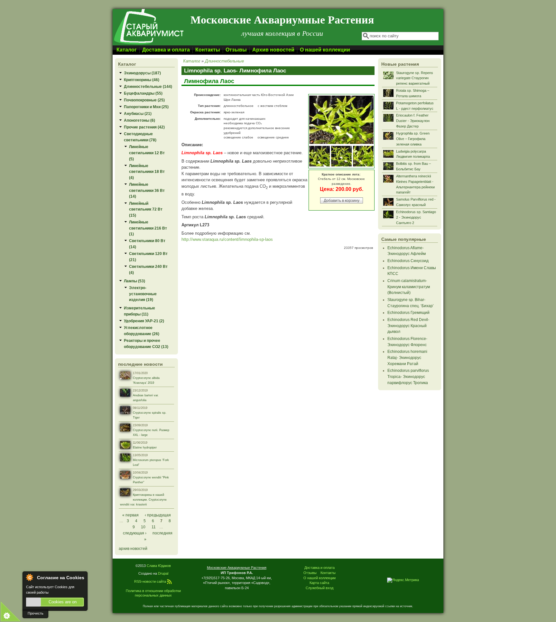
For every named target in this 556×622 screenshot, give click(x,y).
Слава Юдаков (159, 566)
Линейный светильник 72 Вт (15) (145, 209)
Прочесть (35, 613)
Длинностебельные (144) (148, 86)
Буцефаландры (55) (143, 93)
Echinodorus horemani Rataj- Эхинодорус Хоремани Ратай (407, 357)
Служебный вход (319, 588)
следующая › (134, 533)
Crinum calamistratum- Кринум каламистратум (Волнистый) (408, 286)
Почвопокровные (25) (144, 100)
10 (143, 527)
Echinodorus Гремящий (408, 312)
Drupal (163, 573)
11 (154, 527)
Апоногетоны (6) (139, 120)
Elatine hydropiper (145, 447)
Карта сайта (319, 583)
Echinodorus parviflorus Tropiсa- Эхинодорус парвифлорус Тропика (408, 376)
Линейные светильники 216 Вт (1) (148, 228)
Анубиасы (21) (138, 113)
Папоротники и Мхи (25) (146, 107)
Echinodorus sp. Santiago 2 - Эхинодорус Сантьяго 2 (416, 217)
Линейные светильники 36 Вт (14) (147, 190)
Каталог (126, 49)
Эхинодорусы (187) (142, 73)
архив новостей (133, 548)
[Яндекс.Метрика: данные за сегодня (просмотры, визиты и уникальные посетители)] (403, 580)
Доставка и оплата (166, 49)
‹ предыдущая (158, 515)
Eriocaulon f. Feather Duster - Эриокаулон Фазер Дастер (413, 120)
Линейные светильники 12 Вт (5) (147, 153)
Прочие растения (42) (144, 127)
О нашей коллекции (325, 49)
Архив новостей (273, 49)
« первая (130, 515)
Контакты (207, 49)
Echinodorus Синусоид (408, 261)
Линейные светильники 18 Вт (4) (147, 172)
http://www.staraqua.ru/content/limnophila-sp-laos (227, 239)
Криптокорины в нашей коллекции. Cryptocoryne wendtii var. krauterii (143, 499)
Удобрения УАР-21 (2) (144, 321)
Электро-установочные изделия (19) (143, 294)
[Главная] (148, 44)
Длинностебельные (224, 61)
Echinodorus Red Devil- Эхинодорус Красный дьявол (408, 325)
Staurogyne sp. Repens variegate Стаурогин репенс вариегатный (414, 78)
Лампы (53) (134, 281)
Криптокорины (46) (141, 80)
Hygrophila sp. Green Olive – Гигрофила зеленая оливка (413, 138)
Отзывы (236, 49)
